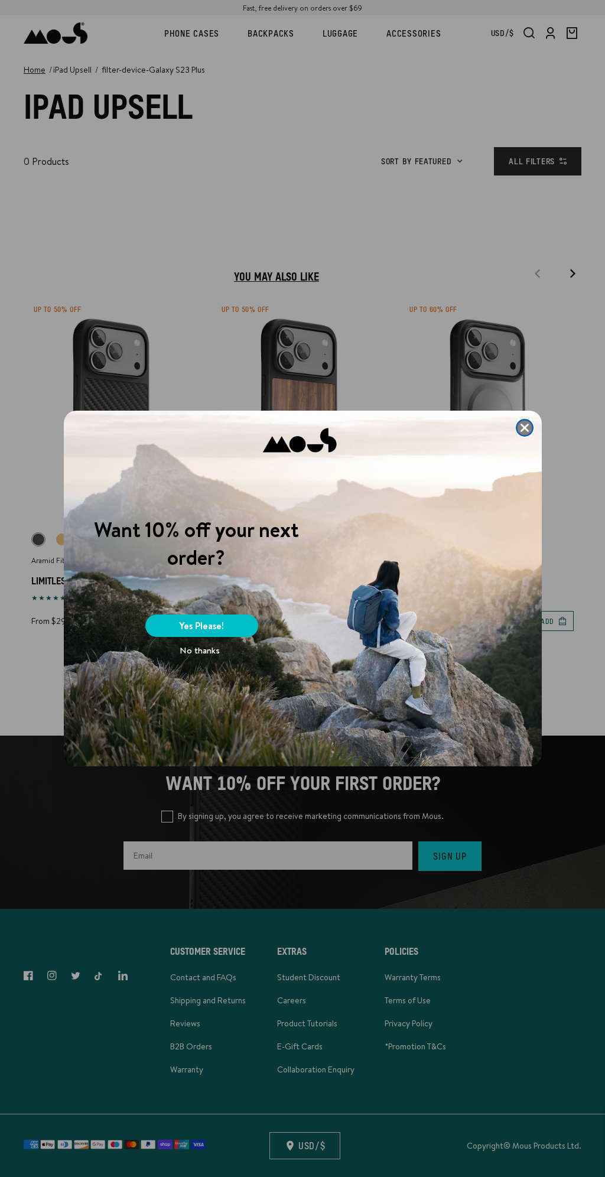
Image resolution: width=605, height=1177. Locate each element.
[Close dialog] (524, 428)
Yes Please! (201, 625)
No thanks (200, 650)
